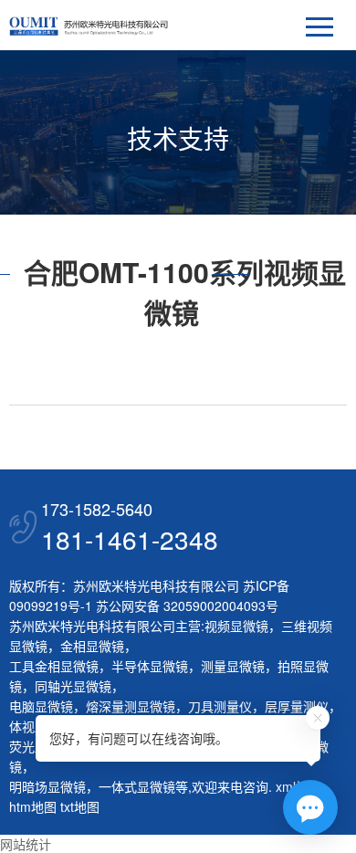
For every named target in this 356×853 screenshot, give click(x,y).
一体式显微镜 (137, 786)
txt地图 (79, 806)
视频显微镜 (236, 625)
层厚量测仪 (297, 706)
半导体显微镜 (149, 666)
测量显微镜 (233, 666)
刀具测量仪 (220, 706)
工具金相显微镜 (54, 666)
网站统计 (25, 844)
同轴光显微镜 (73, 686)
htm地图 (33, 806)
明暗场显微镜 (47, 786)
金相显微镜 (92, 646)
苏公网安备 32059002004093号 (185, 605)
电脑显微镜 (41, 706)
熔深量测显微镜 (130, 706)
